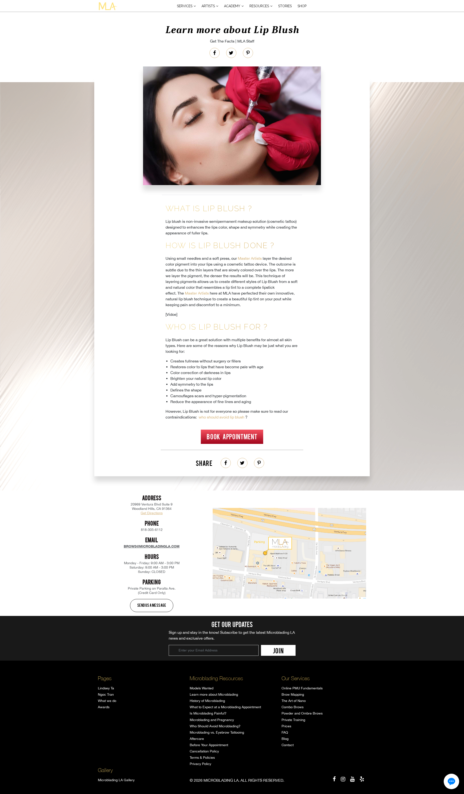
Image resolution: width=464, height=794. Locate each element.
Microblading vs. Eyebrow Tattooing (217, 732)
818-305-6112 (152, 530)
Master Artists (250, 258)
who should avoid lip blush (221, 417)
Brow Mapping (293, 694)
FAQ (285, 732)
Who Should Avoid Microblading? (215, 726)
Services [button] (184, 6)
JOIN (278, 650)
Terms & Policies (202, 757)
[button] (451, 781)
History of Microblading (207, 701)
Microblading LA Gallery (116, 780)
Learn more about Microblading (214, 694)
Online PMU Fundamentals (302, 688)
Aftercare (197, 739)
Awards (103, 707)
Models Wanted (201, 688)
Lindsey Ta (106, 688)
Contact (288, 745)
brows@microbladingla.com (152, 546)
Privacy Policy (200, 764)
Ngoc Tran (106, 694)
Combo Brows (293, 707)
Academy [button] (232, 6)
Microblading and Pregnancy (212, 720)
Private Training (293, 720)
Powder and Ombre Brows (302, 713)
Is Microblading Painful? (208, 713)
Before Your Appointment (209, 745)
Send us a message (151, 605)
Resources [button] (259, 6)
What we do (107, 701)
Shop (301, 6)
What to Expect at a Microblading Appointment (225, 707)
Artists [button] (208, 6)
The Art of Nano (294, 701)
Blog (285, 739)
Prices (286, 726)
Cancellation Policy (204, 751)
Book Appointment (232, 436)
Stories (285, 6)
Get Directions (152, 513)
